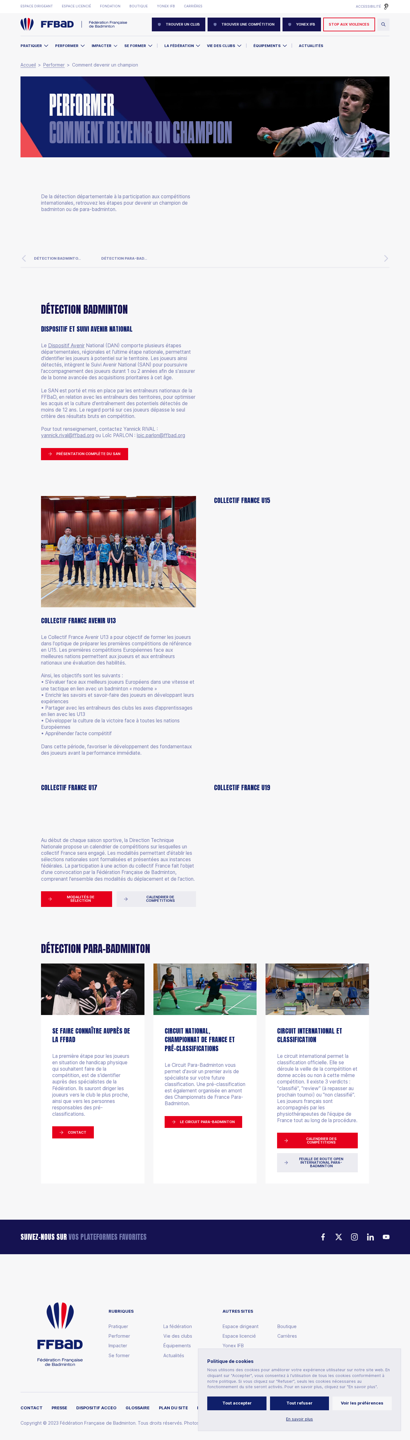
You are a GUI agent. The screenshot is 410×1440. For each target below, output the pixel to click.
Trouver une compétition (248, 24)
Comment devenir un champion (105, 64)
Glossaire (138, 1408)
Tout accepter (237, 1403)
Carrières (193, 6)
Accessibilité (368, 6)
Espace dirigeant (36, 6)
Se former (135, 45)
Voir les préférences (362, 1403)
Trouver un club (183, 24)
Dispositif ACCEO (96, 1408)
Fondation (110, 6)
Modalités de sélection (80, 899)
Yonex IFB (166, 6)
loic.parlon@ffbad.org (161, 435)
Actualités (311, 45)
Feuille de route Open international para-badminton (321, 1163)
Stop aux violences (349, 24)
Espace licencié (76, 6)
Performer (66, 45)
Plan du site (173, 1408)
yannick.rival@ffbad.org (67, 435)
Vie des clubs (221, 45)
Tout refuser (299, 1403)
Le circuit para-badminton (207, 1122)
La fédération (177, 1326)
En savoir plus (299, 1419)
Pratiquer (31, 45)
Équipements (267, 45)
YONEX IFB (305, 24)
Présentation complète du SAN (88, 454)
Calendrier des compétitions (321, 1141)
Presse (59, 1408)
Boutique (138, 6)
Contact (77, 1132)
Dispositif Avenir (66, 345)
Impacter (101, 45)
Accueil (28, 64)
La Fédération (179, 45)
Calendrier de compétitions (160, 899)
